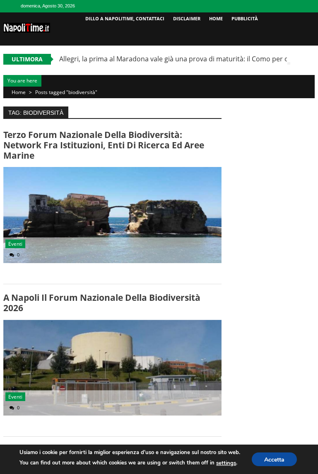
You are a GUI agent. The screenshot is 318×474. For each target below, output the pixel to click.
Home (216, 18)
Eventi (15, 243)
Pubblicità (244, 18)
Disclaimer (186, 18)
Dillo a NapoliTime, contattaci (124, 18)
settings (226, 463)
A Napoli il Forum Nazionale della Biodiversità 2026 (101, 303)
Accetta (274, 460)
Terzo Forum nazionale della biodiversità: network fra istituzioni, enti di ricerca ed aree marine (103, 145)
